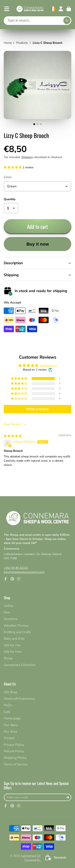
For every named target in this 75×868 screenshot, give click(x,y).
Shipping (27, 157)
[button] (13, 167)
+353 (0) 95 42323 (16, 568)
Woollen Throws (16, 625)
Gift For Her (12, 645)
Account (60, 8)
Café (7, 712)
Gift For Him (12, 651)
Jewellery (11, 619)
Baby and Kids (14, 638)
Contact (9, 738)
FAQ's (8, 705)
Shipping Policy (15, 757)
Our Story (11, 725)
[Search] (66, 20)
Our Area (10, 731)
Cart (68, 8)
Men (7, 612)
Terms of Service (16, 764)
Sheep (8, 658)
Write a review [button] (37, 409)
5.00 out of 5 (48, 366)
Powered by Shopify (37, 860)
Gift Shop (10, 692)
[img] (13, 436)
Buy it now (37, 244)
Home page (12, 718)
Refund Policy (14, 751)
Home (8, 43)
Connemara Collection (20, 665)
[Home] (30, 8)
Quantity (9, 199)
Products (22, 43)
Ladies (8, 605)
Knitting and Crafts (17, 632)
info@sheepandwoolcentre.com (24, 572)
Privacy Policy (14, 744)
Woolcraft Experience (19, 698)
